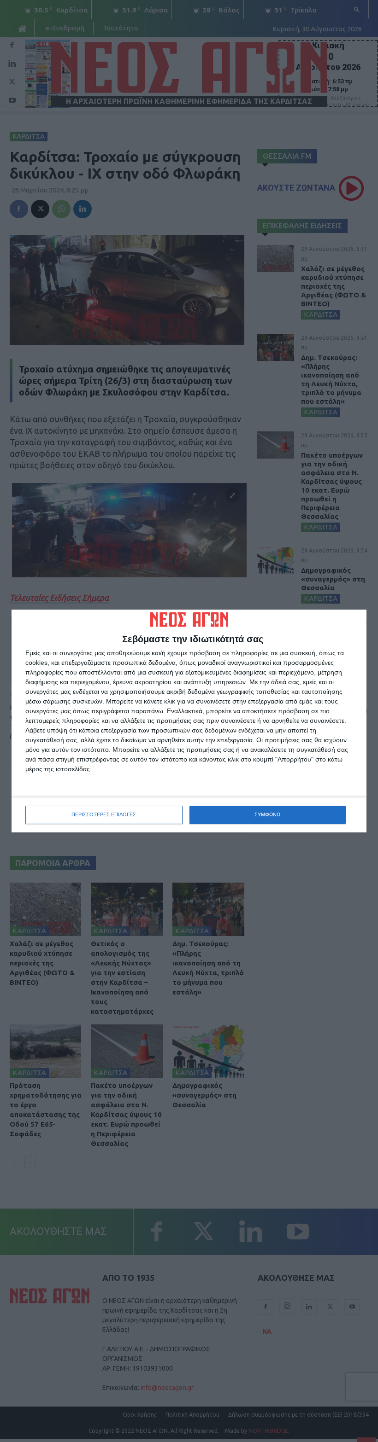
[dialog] (189, 721)
